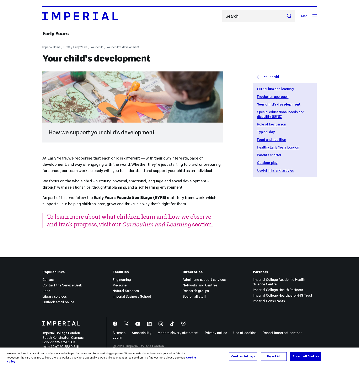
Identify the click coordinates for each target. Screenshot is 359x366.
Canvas (48, 280)
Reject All (273, 356)
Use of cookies (244, 333)
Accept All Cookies (306, 356)
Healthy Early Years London (278, 147)
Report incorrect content (282, 333)
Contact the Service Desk (62, 285)
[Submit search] (289, 16)
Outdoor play (267, 163)
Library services (54, 296)
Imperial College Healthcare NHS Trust (282, 295)
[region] (179, 357)
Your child (97, 47)
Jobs (46, 291)
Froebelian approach (273, 97)
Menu (305, 16)
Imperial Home (51, 47)
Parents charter (269, 155)
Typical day (266, 132)
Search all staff (194, 296)
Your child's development (123, 47)
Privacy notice (216, 333)
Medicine (120, 285)
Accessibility (141, 333)
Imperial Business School (132, 296)
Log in (117, 337)
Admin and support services (204, 280)
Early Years (55, 34)
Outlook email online (58, 302)
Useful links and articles (275, 170)
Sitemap (119, 333)
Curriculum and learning (275, 89)
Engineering (122, 280)
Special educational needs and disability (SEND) (280, 114)
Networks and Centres (200, 285)
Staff (67, 47)
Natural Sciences (126, 291)
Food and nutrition (271, 140)
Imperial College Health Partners (278, 290)
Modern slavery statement (178, 333)
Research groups (196, 291)
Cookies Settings (243, 356)
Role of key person (271, 124)
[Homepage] (130, 16)
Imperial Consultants (269, 301)
